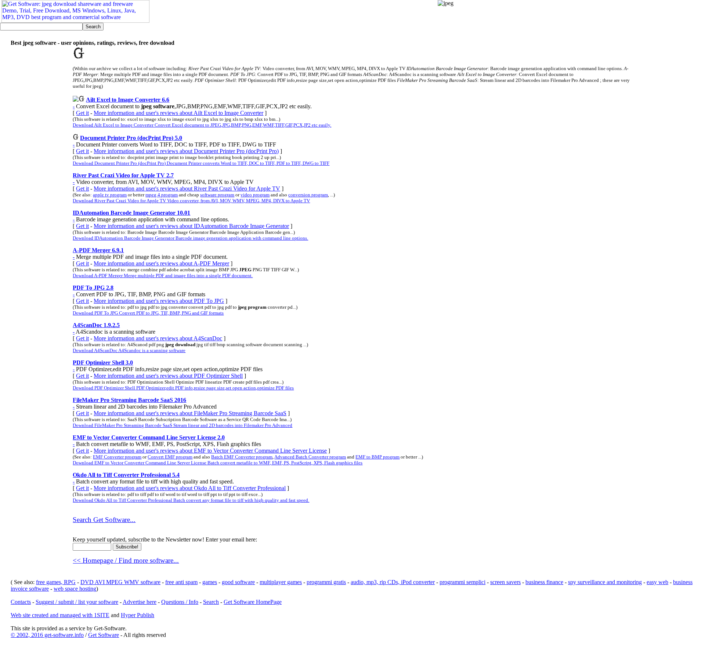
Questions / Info (179, 602)
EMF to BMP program (377, 457)
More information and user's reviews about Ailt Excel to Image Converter (178, 113)
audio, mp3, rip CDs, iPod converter (393, 582)
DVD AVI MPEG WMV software (120, 582)
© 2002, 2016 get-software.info (47, 635)
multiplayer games (281, 582)
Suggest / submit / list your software (77, 602)
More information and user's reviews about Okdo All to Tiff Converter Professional (190, 488)
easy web (657, 582)
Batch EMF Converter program (241, 457)
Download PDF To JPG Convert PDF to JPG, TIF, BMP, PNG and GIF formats (148, 313)
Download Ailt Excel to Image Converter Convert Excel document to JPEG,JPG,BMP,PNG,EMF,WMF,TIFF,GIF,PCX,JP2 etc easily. (202, 125)
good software (238, 582)
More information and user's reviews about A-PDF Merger (161, 263)
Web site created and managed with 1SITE (60, 615)
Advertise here (139, 602)
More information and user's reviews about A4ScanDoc (158, 338)
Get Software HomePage (253, 602)
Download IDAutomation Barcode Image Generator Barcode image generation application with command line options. (190, 238)
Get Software (103, 635)
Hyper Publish (137, 615)
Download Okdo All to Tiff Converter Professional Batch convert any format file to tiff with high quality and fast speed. (191, 500)
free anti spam (181, 582)
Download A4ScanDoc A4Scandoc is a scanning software (129, 350)
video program (255, 195)
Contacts (21, 602)
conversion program (308, 195)
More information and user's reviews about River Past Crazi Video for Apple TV (187, 188)
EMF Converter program (117, 457)
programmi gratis (326, 582)
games (209, 582)
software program (217, 195)
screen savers (505, 582)
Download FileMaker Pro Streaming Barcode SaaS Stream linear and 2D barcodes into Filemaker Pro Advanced (182, 425)
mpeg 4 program (161, 195)
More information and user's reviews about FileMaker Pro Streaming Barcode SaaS (190, 413)
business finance (544, 582)
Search (211, 602)
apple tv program (110, 195)
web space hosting (75, 589)
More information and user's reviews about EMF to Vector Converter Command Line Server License (210, 450)
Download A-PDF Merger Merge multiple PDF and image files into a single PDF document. (163, 275)
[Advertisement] (571, 23)
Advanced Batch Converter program (310, 457)
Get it (82, 113)
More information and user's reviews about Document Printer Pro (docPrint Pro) (186, 151)
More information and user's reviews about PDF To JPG (159, 301)
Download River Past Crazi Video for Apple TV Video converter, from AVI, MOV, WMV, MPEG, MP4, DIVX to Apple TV (191, 200)
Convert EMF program (170, 457)
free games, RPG (56, 582)
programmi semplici (462, 582)
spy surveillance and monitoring (605, 582)
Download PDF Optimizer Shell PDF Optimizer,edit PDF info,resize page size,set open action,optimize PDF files (183, 388)
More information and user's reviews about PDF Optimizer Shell (168, 376)
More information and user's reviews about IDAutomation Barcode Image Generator (191, 226)
